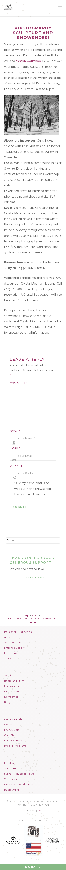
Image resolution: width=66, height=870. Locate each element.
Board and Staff (14, 681)
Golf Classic (11, 735)
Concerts (10, 725)
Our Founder (12, 692)
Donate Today (32, 577)
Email (15, 448)
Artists (8, 637)
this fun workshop (28, 61)
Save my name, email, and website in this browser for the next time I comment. (32, 489)
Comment (18, 383)
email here (45, 811)
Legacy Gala (11, 730)
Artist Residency (14, 643)
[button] (60, 6)
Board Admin (12, 790)
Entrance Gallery (14, 648)
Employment (12, 686)
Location (9, 763)
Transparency (12, 779)
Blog (7, 702)
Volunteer (10, 768)
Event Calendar (13, 719)
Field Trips (10, 653)
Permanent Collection (18, 632)
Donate (33, 867)
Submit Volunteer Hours (19, 774)
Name (15, 431)
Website (16, 466)
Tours (7, 659)
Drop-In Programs (15, 746)
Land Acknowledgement (19, 785)
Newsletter (11, 697)
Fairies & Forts (13, 741)
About (8, 676)
